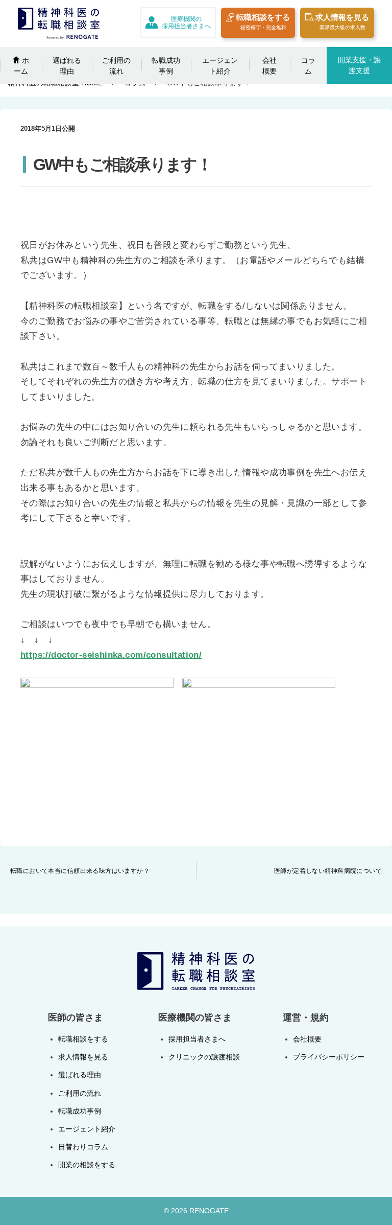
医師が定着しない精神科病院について (328, 870)
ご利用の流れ (116, 65)
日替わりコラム (83, 1147)
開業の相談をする (86, 1165)
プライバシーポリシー (328, 1057)
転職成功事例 (166, 65)
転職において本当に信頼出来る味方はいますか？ (80, 870)
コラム (308, 65)
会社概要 (269, 65)
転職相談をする (263, 21)
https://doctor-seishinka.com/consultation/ (111, 654)
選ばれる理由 (67, 65)
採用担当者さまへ (197, 1039)
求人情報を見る (342, 21)
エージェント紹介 (220, 65)
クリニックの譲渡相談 (204, 1057)
